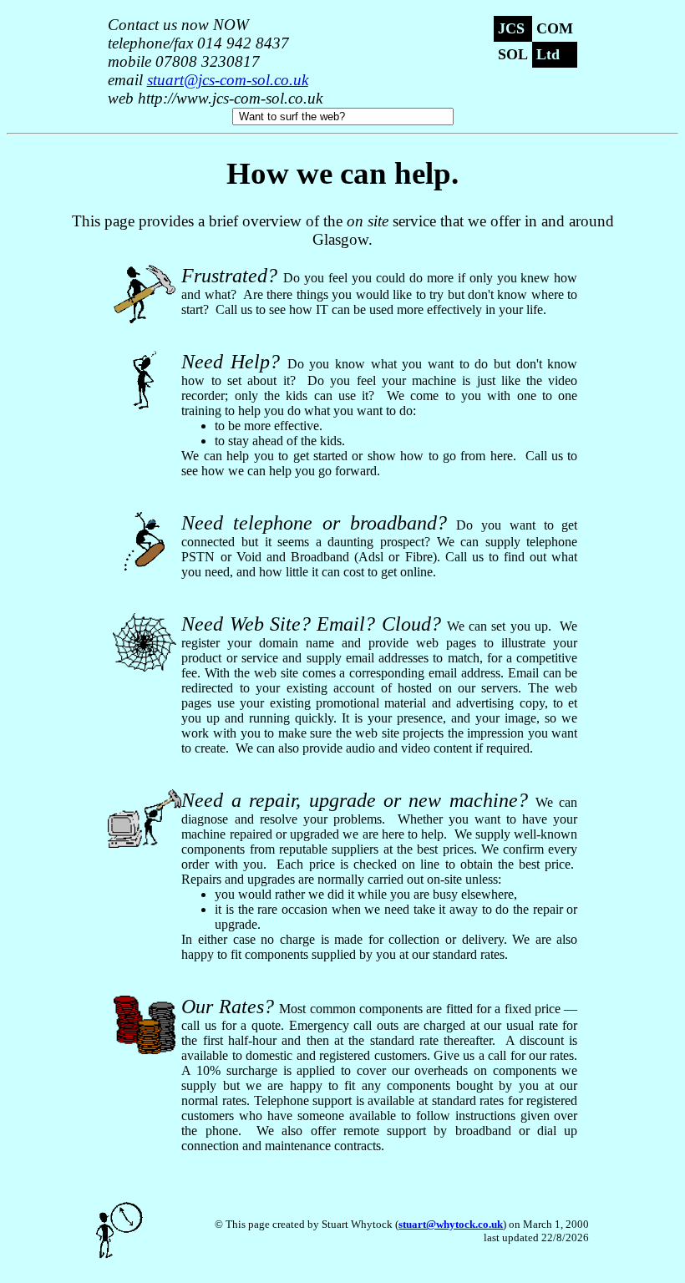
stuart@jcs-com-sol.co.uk (227, 80)
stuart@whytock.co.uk (450, 1224)
